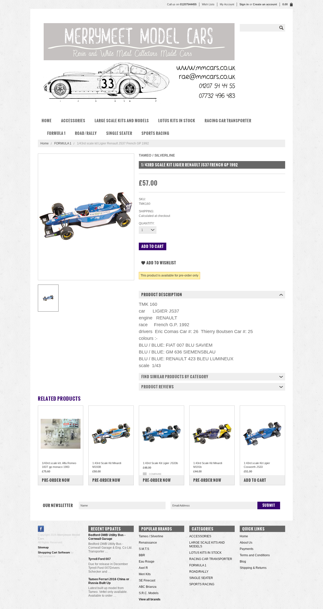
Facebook (41, 529)
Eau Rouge (146, 561)
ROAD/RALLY (86, 133)
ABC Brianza (147, 587)
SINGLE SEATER (119, 133)
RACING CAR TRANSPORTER (228, 120)
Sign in (244, 4)
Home (44, 143)
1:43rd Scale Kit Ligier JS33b (160, 463)
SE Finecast (147, 580)
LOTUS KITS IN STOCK (176, 120)
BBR (142, 555)
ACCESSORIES (73, 120)
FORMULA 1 (56, 133)
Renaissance (148, 542)
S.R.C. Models (148, 593)
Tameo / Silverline (151, 536)
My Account (227, 4)
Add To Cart (255, 480)
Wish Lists (208, 4)
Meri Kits (145, 574)
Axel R (143, 568)
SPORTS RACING (155, 133)
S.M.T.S (144, 549)
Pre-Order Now (56, 480)
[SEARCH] (281, 28)
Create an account (265, 4)
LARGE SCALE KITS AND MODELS (122, 120)
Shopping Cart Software (54, 552)
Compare (155, 474)
